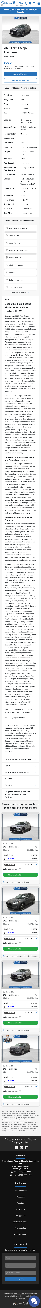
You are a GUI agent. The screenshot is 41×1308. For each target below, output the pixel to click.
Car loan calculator (20, 1222)
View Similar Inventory (20, 80)
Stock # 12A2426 (8, 992)
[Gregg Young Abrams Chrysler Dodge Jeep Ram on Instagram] (20, 1147)
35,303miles (32, 850)
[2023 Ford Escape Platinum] (20, 900)
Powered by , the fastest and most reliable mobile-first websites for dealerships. (20, 1296)
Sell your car (21, 1209)
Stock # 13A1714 (8, 918)
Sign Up (21, 1279)
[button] (26, 3)
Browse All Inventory (20, 74)
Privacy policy (20, 1228)
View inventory (21, 1190)
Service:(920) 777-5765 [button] (22, 1175)
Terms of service (20, 1234)
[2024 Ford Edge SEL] (20, 1048)
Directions (21, 1197)
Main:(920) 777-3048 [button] (22, 1172)
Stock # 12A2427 (8, 844)
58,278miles (32, 1072)
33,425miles (32, 998)
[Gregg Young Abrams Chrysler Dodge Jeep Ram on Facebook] (15, 1147)
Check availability (15, 875)
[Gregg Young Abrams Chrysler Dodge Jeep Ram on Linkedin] (25, 1147)
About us (20, 1203)
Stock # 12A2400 (8, 1066)
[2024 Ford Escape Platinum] (20, 826)
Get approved (20, 1215)
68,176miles (32, 924)
